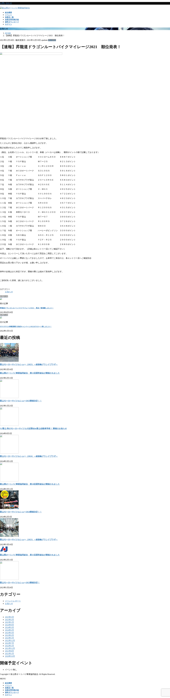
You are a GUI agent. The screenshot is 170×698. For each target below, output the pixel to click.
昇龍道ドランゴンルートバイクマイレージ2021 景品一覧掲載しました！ (27, 308)
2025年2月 (9, 620)
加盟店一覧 (9, 688)
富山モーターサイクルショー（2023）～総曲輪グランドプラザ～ (29, 539)
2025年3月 (9, 617)
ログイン (8, 24)
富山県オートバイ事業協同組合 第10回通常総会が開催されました (30, 484)
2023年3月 (9, 633)
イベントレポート (13, 601)
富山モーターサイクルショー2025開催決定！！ (21, 401)
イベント (8, 685)
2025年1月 (9, 622)
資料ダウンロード (12, 692)
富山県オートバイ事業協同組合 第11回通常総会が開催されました (30, 373)
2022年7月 (9, 643)
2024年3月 (9, 627)
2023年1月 (9, 638)
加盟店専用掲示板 (12, 690)
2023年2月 (9, 635)
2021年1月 (9, 653)
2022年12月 (10, 640)
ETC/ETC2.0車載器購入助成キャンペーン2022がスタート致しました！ (26, 326)
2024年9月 (9, 625)
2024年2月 (9, 630)
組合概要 (8, 683)
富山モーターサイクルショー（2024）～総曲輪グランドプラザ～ (29, 456)
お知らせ (52, 40)
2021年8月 (9, 651)
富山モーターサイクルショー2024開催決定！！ (21, 512)
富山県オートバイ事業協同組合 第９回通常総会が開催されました (30, 555)
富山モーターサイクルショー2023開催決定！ (20, 582)
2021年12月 (10, 648)
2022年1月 (9, 646)
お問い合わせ (6, 3)
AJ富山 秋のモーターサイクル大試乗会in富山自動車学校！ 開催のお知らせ (33, 428)
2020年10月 (10, 656)
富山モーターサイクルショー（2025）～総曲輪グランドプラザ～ (29, 364)
